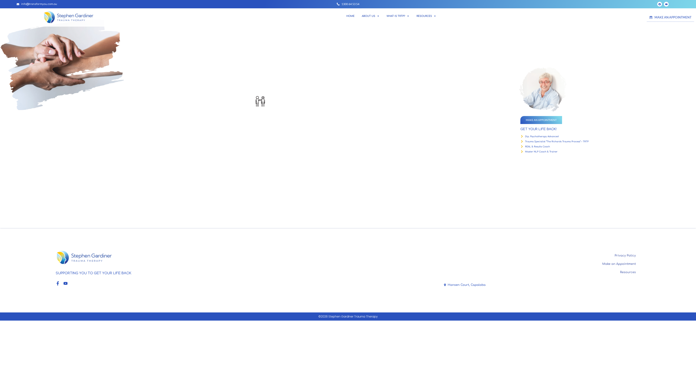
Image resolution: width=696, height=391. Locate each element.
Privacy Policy (625, 255)
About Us (368, 16)
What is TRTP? (396, 16)
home (350, 16)
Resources (628, 272)
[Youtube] (666, 4)
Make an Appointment (619, 264)
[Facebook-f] (58, 283)
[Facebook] (659, 4)
